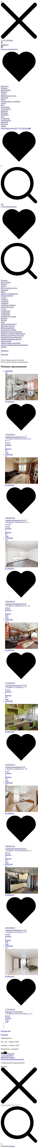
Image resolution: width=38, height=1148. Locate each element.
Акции (3, 103)
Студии (3, 309)
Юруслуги (9, 288)
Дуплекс (12, 1146)
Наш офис (4, 1035)
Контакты (4, 113)
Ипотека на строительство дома (12, 335)
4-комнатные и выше (8, 316)
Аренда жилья (6, 341)
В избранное (9, 401)
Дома (3, 322)
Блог (2, 105)
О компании (5, 107)
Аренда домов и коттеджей (10, 343)
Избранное (5, 86)
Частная (4, 320)
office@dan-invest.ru (8, 128)
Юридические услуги (8, 96)
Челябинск (5, 45)
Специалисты (6, 109)
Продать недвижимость (9, 49)
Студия (3, 297)
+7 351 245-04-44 (7, 40)
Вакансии (4, 111)
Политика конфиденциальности (12, 1059)
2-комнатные (5, 313)
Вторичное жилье (7, 307)
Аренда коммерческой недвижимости (14, 345)
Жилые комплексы (7, 328)
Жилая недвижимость (9, 324)
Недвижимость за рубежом (10, 101)
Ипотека (4, 92)
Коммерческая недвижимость (11, 332)
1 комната (4, 299)
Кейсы (3, 99)
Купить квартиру (7, 296)
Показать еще (6, 1031)
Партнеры (4, 98)
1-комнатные (5, 311)
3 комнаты (4, 303)
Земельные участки (8, 326)
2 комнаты (4, 301)
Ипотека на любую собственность (13, 333)
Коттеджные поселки (8, 330)
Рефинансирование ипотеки (11, 339)
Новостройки (6, 90)
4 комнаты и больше (8, 305)
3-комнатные (5, 314)
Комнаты (4, 318)
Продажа (4, 88)
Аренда (3, 94)
